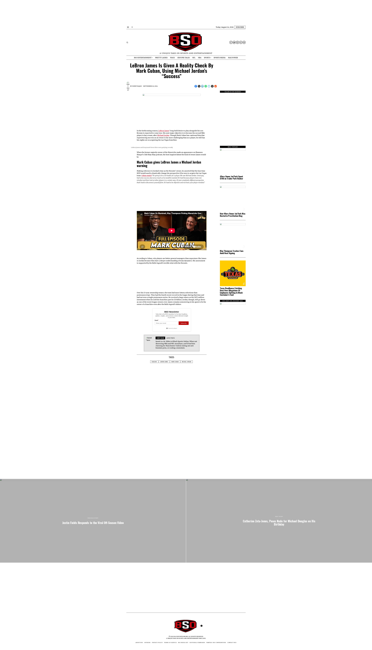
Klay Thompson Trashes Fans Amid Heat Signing (231, 252)
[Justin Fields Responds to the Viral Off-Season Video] (93, 521)
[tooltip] (230, 42)
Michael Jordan (163, 135)
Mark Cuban (175, 361)
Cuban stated (146, 175)
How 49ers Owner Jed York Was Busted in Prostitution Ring (232, 215)
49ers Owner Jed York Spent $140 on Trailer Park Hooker (231, 177)
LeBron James (163, 131)
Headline (154, 361)
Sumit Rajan (137, 86)
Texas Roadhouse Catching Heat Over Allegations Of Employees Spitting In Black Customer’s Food (231, 291)
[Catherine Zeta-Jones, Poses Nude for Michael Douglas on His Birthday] (279, 521)
